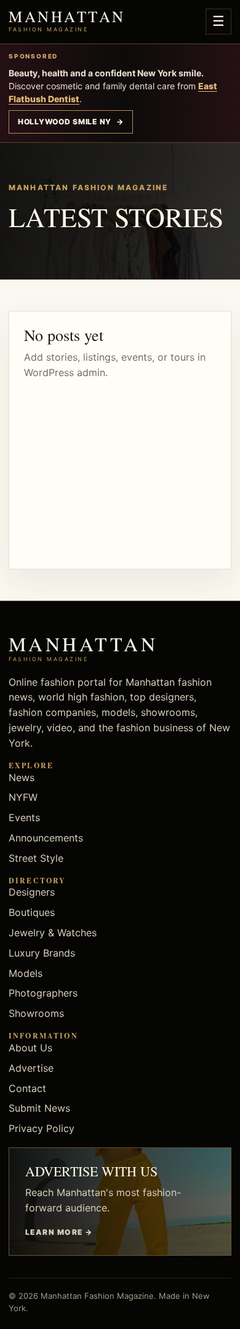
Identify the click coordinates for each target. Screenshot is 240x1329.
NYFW (23, 797)
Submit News (39, 1108)
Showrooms (36, 1013)
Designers (32, 892)
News (21, 777)
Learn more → (58, 1232)
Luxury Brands (42, 953)
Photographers (43, 993)
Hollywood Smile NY (71, 121)
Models (25, 973)
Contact (27, 1088)
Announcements (46, 838)
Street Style (36, 858)
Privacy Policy (41, 1128)
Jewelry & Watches (53, 932)
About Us (30, 1048)
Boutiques (32, 912)
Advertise (31, 1068)
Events (24, 817)
